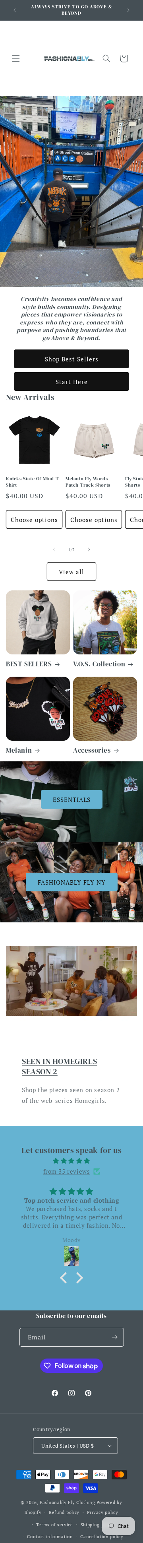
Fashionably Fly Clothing (67, 1502)
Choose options (34, 520)
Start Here (72, 382)
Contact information (50, 1536)
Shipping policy (98, 1524)
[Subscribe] (115, 1337)
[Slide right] (89, 549)
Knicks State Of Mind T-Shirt (33, 482)
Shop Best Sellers (72, 359)
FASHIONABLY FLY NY (72, 882)
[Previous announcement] (14, 10)
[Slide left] (54, 549)
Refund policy (64, 1512)
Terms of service (54, 1524)
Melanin (19, 750)
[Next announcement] (128, 10)
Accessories (92, 750)
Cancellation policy (101, 1536)
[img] (71, 1160)
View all (71, 572)
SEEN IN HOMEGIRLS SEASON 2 (59, 1066)
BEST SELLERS (29, 664)
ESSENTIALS (72, 800)
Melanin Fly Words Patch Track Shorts (88, 482)
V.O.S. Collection (99, 664)
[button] (16, 58)
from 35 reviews (66, 1171)
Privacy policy (102, 1512)
